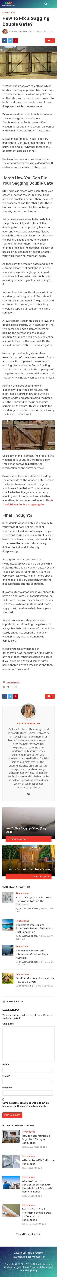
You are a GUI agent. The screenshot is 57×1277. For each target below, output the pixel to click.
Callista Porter (21, 31)
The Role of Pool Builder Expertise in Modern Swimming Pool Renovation (34, 928)
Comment (8, 1023)
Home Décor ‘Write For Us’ (29, 1257)
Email (6, 1076)
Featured (12, 687)
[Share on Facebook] (4, 40)
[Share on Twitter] (10, 40)
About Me (20, 1253)
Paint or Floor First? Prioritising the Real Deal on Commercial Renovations (36, 1214)
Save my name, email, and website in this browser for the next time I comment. (25, 1104)
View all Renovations (26, 1234)
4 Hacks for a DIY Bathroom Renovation (38, 1162)
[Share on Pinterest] (15, 40)
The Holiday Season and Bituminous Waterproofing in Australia (32, 954)
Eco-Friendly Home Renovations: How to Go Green (35, 980)
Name (6, 1064)
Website (7, 1087)
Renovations (8, 13)
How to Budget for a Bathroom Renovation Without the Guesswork (34, 901)
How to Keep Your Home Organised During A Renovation (36, 1139)
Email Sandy (35, 1253)
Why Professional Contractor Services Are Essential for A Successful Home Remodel (37, 1186)
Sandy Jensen (26, 986)
